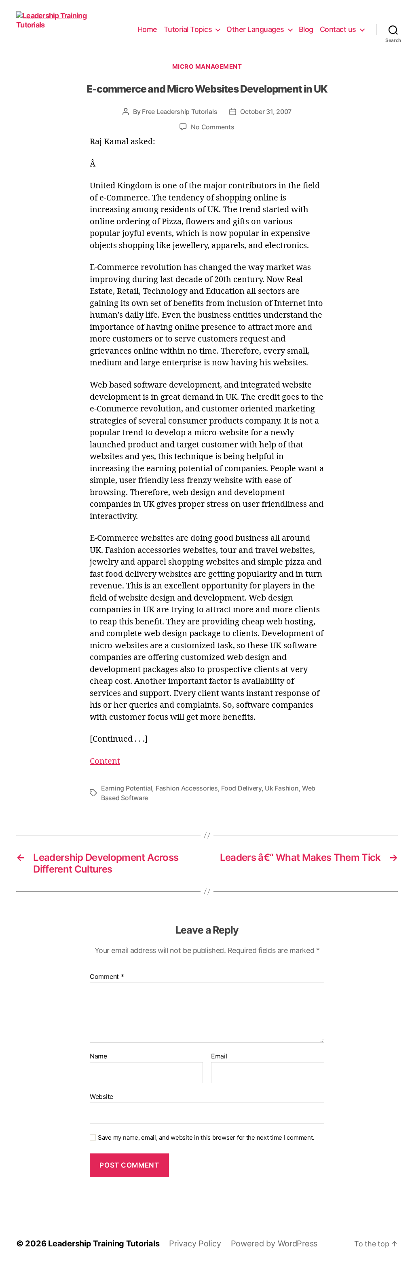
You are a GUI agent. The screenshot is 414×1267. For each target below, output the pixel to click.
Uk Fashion (281, 788)
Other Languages (255, 29)
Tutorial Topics (188, 29)
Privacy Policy (195, 1243)
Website (101, 1096)
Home (147, 29)
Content (105, 761)
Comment (107, 976)
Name (98, 1056)
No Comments (212, 127)
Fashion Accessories (187, 788)
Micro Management (207, 66)
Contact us (338, 29)
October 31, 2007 (265, 112)
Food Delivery (241, 788)
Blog (306, 29)
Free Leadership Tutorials (179, 112)
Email (219, 1056)
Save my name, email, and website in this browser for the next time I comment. (206, 1137)
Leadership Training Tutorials (103, 1243)
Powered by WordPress (274, 1243)
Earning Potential (126, 788)
